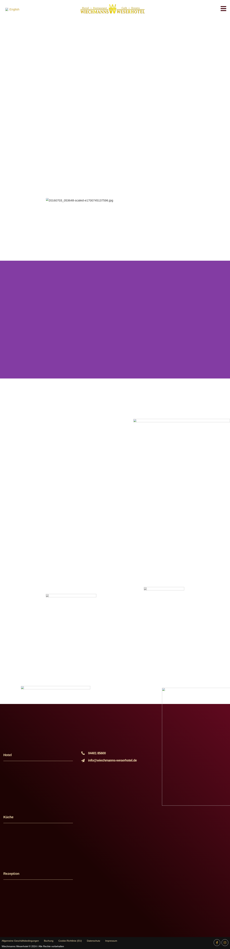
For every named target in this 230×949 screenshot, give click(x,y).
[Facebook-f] (217, 942)
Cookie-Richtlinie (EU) (70, 940)
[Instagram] (225, 942)
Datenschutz (93, 940)
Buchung (48, 940)
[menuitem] (12, 9)
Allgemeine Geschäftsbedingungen (20, 940)
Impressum (111, 940)
